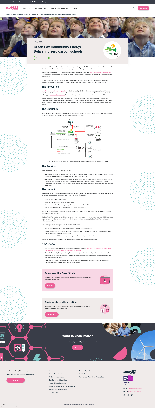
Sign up (15, 380)
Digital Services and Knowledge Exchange (62, 386)
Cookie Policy (83, 374)
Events (75, 8)
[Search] (134, 8)
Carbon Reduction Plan (56, 374)
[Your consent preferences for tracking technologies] (9, 405)
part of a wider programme (57, 95)
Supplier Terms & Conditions (58, 380)
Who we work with (40, 8)
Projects (33, 14)
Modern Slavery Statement (57, 383)
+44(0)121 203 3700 (134, 391)
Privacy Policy (53, 392)
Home (8, 14)
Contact (32, 2)
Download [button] (50, 286)
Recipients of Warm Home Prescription (91, 377)
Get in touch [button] (77, 347)
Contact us (143, 8)
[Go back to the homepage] (12, 10)
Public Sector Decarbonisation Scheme (100, 72)
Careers (21, 2)
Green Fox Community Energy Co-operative (54, 91)
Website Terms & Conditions (58, 389)
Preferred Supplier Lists (56, 377)
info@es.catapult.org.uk (135, 388)
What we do (26, 8)
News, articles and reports (59, 8)
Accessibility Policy (85, 371)
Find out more (51, 314)
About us (9, 2)
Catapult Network (48, 2)
